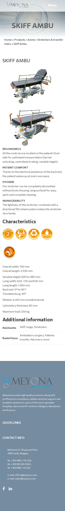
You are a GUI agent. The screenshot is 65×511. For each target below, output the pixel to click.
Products (19, 39)
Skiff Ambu (20, 43)
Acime (31, 39)
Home (8, 39)
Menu (52, 5)
